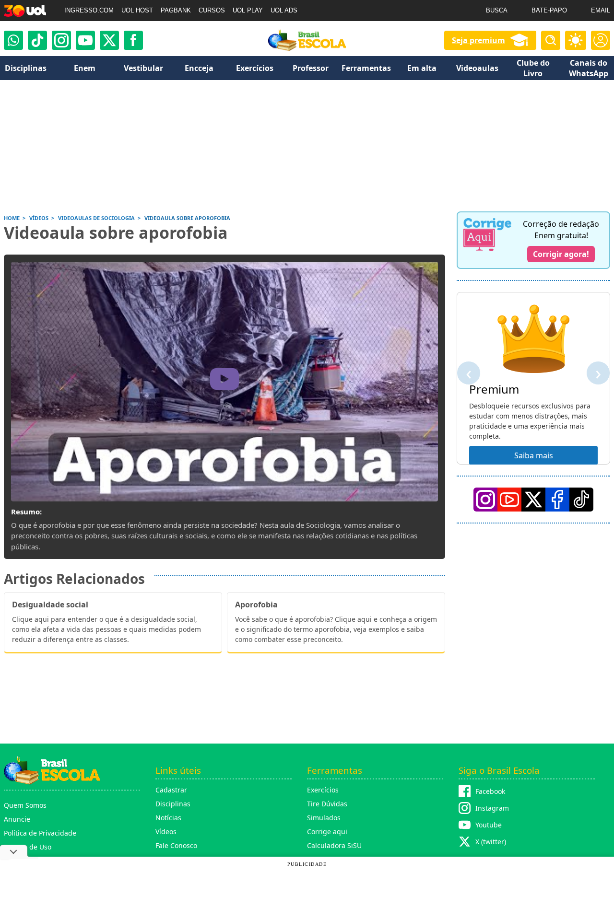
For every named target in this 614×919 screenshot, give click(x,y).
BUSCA (497, 10)
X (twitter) (490, 841)
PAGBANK (176, 10)
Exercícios (323, 789)
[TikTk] (581, 500)
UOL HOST (137, 10)
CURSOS (212, 10)
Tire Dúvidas (327, 803)
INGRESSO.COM (89, 10)
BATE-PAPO (549, 10)
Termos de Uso (27, 846)
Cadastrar (171, 789)
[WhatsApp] (13, 40)
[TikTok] (37, 40)
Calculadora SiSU (334, 845)
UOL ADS (284, 10)
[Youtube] (85, 40)
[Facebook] (557, 500)
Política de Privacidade (40, 833)
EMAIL (600, 10)
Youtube (488, 824)
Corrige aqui (327, 831)
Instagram (492, 808)
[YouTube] (509, 500)
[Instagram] (61, 40)
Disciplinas (172, 803)
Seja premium (478, 40)
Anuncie (17, 819)
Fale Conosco (176, 845)
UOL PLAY (248, 10)
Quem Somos (25, 805)
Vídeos (166, 831)
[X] (109, 40)
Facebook (490, 791)
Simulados (324, 817)
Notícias (168, 817)
